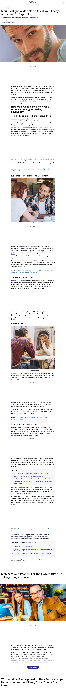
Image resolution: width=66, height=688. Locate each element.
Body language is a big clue (20, 119)
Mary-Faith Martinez (6, 581)
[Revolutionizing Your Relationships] (33, 2)
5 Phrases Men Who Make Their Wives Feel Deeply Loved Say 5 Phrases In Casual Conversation (32, 545)
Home (2, 8)
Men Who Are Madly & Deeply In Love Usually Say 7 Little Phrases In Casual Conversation (33, 554)
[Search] (59, 2)
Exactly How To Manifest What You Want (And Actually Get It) (32, 479)
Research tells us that (18, 159)
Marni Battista (4, 21)
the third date (18, 413)
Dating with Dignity (37, 559)
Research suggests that (19, 488)
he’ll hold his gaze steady (29, 246)
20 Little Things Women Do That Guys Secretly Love (29, 476)
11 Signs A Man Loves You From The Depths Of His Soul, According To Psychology (33, 482)
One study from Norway (40, 286)
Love (7, 8)
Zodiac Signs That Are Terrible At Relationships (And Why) (31, 473)
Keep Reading (33, 667)
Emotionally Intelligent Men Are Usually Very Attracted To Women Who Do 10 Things (33, 549)
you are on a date (18, 281)
